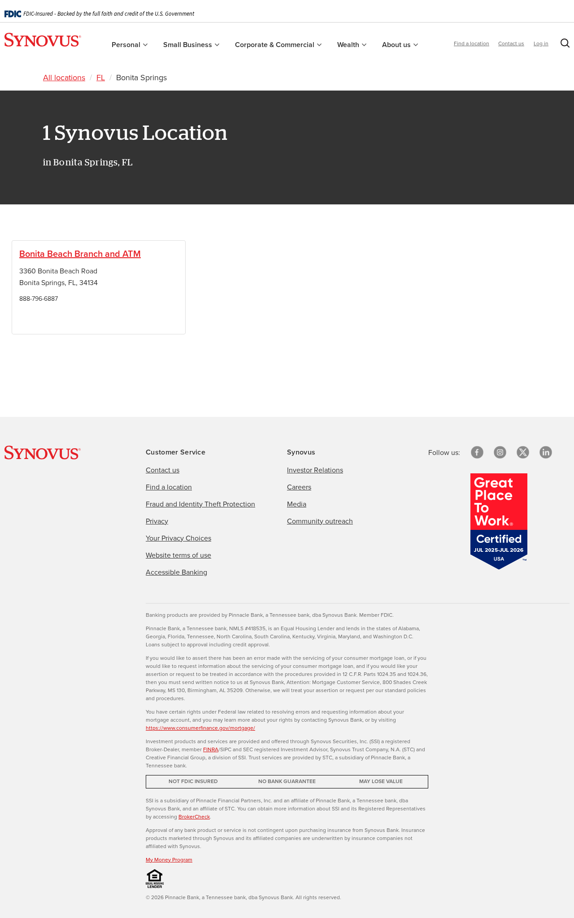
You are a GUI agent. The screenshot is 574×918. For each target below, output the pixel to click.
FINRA (210, 749)
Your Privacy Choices (178, 538)
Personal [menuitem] (127, 44)
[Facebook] (477, 452)
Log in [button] (541, 43)
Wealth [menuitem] (349, 44)
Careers (299, 487)
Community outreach (320, 521)
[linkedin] (545, 452)
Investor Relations (315, 470)
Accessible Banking (176, 572)
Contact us (511, 43)
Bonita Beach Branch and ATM (80, 253)
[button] (563, 45)
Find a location (471, 43)
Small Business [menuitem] (188, 44)
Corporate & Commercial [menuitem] (275, 44)
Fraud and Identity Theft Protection (200, 504)
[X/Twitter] (523, 452)
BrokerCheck (194, 816)
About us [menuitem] (397, 44)
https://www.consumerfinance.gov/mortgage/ (200, 728)
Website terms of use (178, 555)
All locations (64, 77)
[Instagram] (500, 452)
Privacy (157, 521)
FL (100, 77)
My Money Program (169, 859)
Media (296, 504)
